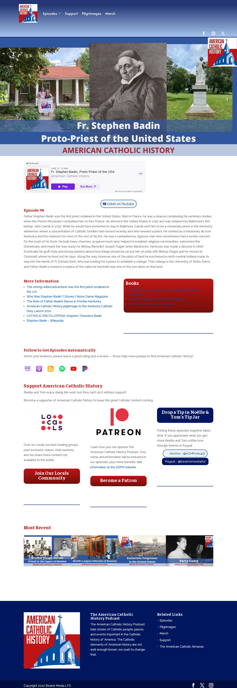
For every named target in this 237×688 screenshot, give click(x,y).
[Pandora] (87, 369)
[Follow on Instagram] (213, 33)
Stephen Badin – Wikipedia (45, 320)
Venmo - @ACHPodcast (187, 453)
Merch (110, 13)
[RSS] (52, 369)
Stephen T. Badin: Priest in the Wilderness (157, 299)
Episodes (50, 13)
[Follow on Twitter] (222, 33)
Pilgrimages (91, 13)
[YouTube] (75, 369)
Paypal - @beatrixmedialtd (185, 461)
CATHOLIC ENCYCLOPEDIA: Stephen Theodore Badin (64, 316)
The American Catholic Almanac (182, 646)
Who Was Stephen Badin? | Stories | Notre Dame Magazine (67, 296)
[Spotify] (64, 369)
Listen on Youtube (120, 204)
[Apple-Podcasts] (41, 369)
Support (71, 13)
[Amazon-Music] (29, 369)
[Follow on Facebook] (203, 33)
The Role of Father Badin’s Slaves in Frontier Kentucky (64, 301)
